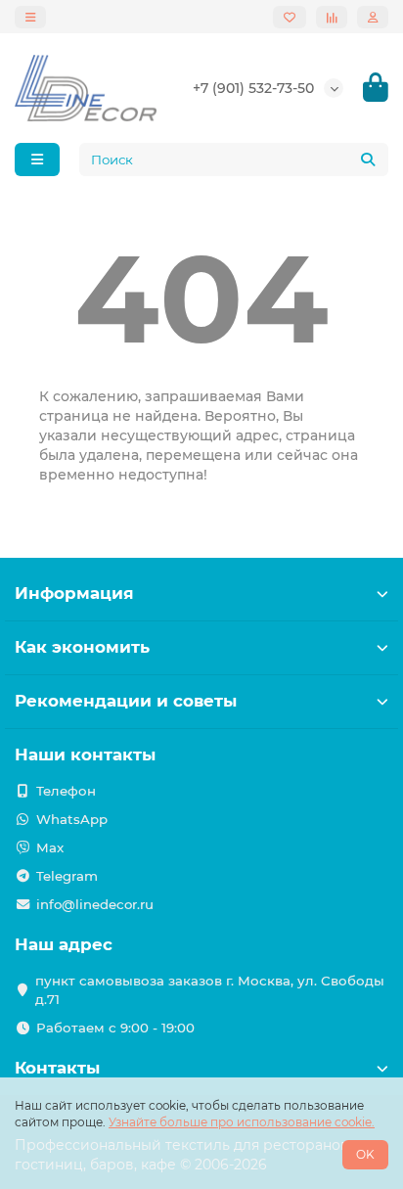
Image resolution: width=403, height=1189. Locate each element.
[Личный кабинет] (372, 17)
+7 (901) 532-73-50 (253, 88)
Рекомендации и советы (126, 700)
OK (365, 1154)
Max (50, 847)
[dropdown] (30, 17)
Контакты (57, 1067)
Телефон (66, 791)
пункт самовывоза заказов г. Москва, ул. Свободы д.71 (209, 990)
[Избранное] (289, 17)
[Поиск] (367, 159)
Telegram (67, 876)
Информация (74, 593)
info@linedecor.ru (95, 904)
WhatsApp (72, 819)
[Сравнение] (331, 17)
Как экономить (82, 647)
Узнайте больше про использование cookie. (242, 1122)
